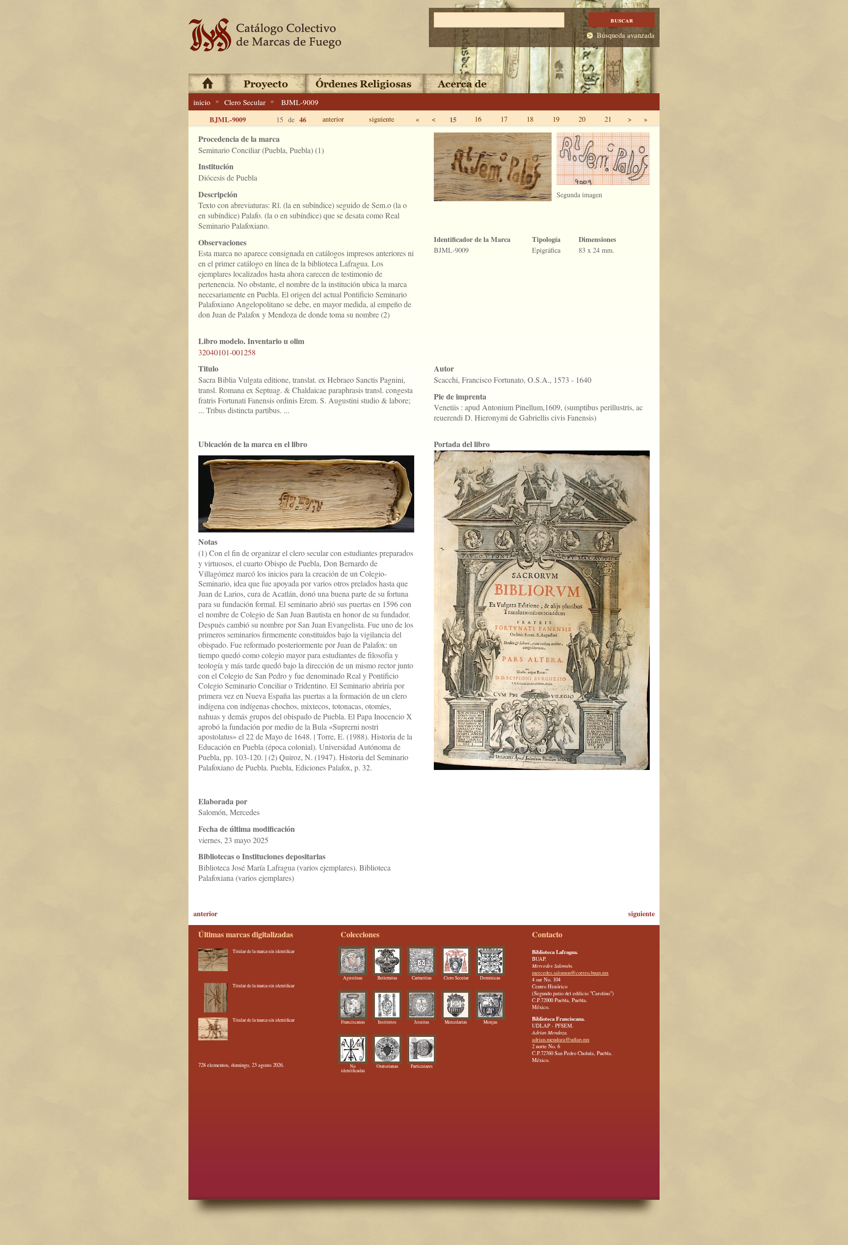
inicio (202, 102)
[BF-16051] (213, 997)
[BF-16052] (213, 963)
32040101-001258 (227, 352)
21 (608, 119)
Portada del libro (462, 444)
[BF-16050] (213, 1032)
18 (530, 119)
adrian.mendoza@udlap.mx (560, 1039)
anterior (333, 119)
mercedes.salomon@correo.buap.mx (570, 972)
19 (556, 119)
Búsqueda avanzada (626, 35)
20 (582, 119)
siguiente (381, 119)
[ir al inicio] (265, 35)
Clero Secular (244, 102)
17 (504, 119)
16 (478, 119)
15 (453, 119)
